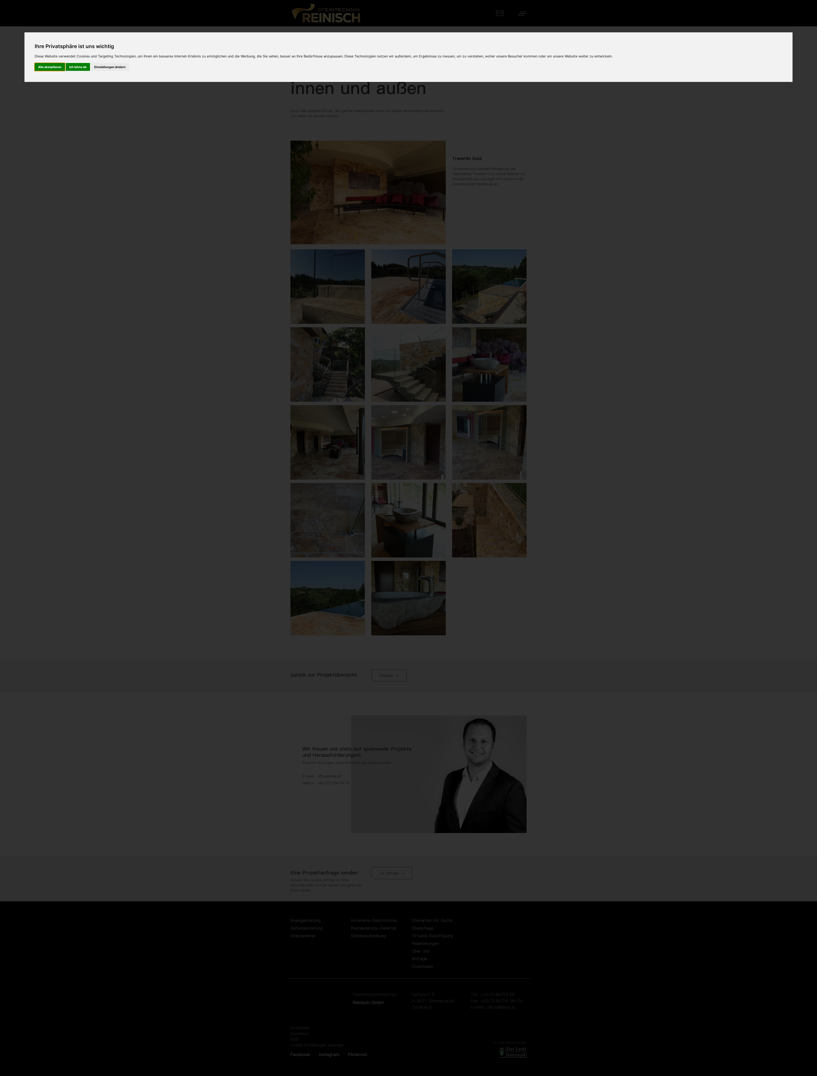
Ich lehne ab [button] (78, 67)
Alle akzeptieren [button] (49, 67)
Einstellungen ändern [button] (110, 67)
